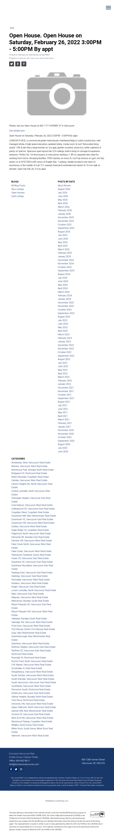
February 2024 (65, 295)
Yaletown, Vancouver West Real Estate (30, 735)
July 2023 (62, 320)
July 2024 (62, 278)
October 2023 (64, 309)
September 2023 (66, 313)
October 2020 (64, 437)
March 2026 (64, 207)
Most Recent (64, 185)
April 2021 (63, 416)
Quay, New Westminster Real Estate (28, 633)
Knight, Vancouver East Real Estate (28, 586)
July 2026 (62, 192)
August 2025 (64, 231)
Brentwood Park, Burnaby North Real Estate (32, 470)
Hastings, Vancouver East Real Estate (29, 576)
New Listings (17, 189)
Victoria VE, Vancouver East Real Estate (30, 714)
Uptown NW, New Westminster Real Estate (32, 711)
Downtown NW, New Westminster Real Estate (33, 516)
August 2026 (64, 189)
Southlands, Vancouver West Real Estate (31, 686)
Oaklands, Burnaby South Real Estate (29, 618)
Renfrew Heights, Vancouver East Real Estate (33, 647)
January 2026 (64, 214)
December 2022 (66, 345)
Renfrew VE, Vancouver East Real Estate (31, 650)
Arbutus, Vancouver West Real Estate (29, 466)
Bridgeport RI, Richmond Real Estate (29, 473)
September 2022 (66, 356)
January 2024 (64, 299)
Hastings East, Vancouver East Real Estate (32, 572)
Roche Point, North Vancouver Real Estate (32, 661)
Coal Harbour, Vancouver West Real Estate (32, 505)
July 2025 (62, 235)
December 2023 (66, 302)
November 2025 (66, 221)
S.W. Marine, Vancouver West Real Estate (31, 664)
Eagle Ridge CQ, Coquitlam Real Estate (30, 530)
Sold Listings (17, 196)
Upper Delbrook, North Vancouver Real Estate (33, 707)
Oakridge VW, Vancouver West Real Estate (32, 622)
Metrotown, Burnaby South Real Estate (30, 601)
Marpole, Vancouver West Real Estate (29, 597)
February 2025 (65, 253)
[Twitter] (16, 769)
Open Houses (18, 192)
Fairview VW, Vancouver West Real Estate (31, 540)
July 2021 (62, 405)
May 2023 (63, 327)
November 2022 (66, 348)
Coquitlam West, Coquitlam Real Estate (30, 512)
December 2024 (66, 260)
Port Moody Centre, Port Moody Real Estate (33, 629)
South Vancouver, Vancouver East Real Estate (33, 682)
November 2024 (66, 263)
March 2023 (64, 334)
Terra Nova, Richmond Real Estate (28, 700)
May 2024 (63, 285)
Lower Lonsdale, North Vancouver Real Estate (33, 590)
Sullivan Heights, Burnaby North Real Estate (32, 696)
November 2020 (66, 434)
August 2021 (64, 402)
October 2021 (64, 394)
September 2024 (66, 270)
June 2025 (63, 238)
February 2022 (65, 380)
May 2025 (63, 242)
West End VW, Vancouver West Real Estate (32, 718)
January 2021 (64, 426)
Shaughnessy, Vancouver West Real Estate (32, 671)
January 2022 (64, 384)
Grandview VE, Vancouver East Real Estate (32, 562)
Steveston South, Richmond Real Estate (30, 689)
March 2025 (64, 249)
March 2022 (64, 377)
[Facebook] (11, 769)
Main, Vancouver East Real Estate (27, 594)
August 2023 (64, 316)
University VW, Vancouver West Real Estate (32, 703)
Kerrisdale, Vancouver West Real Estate (30, 579)
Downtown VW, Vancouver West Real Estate (36, 58)
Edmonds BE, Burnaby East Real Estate (30, 537)
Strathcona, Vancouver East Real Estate (30, 693)
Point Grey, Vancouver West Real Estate (30, 626)
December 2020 (66, 430)
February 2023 (65, 338)
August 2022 (64, 359)
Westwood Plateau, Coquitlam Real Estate (31, 721)
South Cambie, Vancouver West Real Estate (32, 675)
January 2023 (64, 341)
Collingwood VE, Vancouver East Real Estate (33, 508)
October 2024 (64, 267)
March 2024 (64, 292)
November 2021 (66, 391)
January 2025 (64, 256)
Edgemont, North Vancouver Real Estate (31, 533)
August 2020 (64, 444)
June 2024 (63, 281)
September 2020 (66, 441)
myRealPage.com (61, 801)
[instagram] (21, 769)
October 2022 (64, 352)
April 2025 (63, 246)
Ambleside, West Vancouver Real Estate (30, 462)
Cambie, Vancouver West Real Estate (29, 480)
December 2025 (66, 217)
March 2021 (64, 419)
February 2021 (65, 423)
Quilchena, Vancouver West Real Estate (30, 643)
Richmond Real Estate (22, 654)
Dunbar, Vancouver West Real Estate (29, 526)
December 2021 (66, 387)
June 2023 (63, 324)
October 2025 (64, 224)
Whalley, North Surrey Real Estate (27, 725)
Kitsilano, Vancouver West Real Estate (29, 583)
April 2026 (63, 203)
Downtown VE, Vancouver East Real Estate (32, 519)
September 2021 (66, 398)
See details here (17, 130)
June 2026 (63, 196)
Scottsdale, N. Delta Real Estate (26, 668)
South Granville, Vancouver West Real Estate (32, 679)
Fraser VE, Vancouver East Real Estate (30, 558)
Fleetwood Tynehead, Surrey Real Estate (31, 555)
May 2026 (63, 200)
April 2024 (63, 288)
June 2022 (63, 366)
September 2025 (66, 228)
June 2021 (63, 409)
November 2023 (66, 306)
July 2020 (62, 448)
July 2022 (62, 363)
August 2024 (64, 274)
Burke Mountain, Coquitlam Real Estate (30, 477)
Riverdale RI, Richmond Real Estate (28, 657)
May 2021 (63, 412)
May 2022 (63, 370)
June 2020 (63, 451)
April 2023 (63, 331)
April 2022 (63, 373)
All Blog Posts (18, 185)
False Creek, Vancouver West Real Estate (31, 551)
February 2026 (65, 210)
